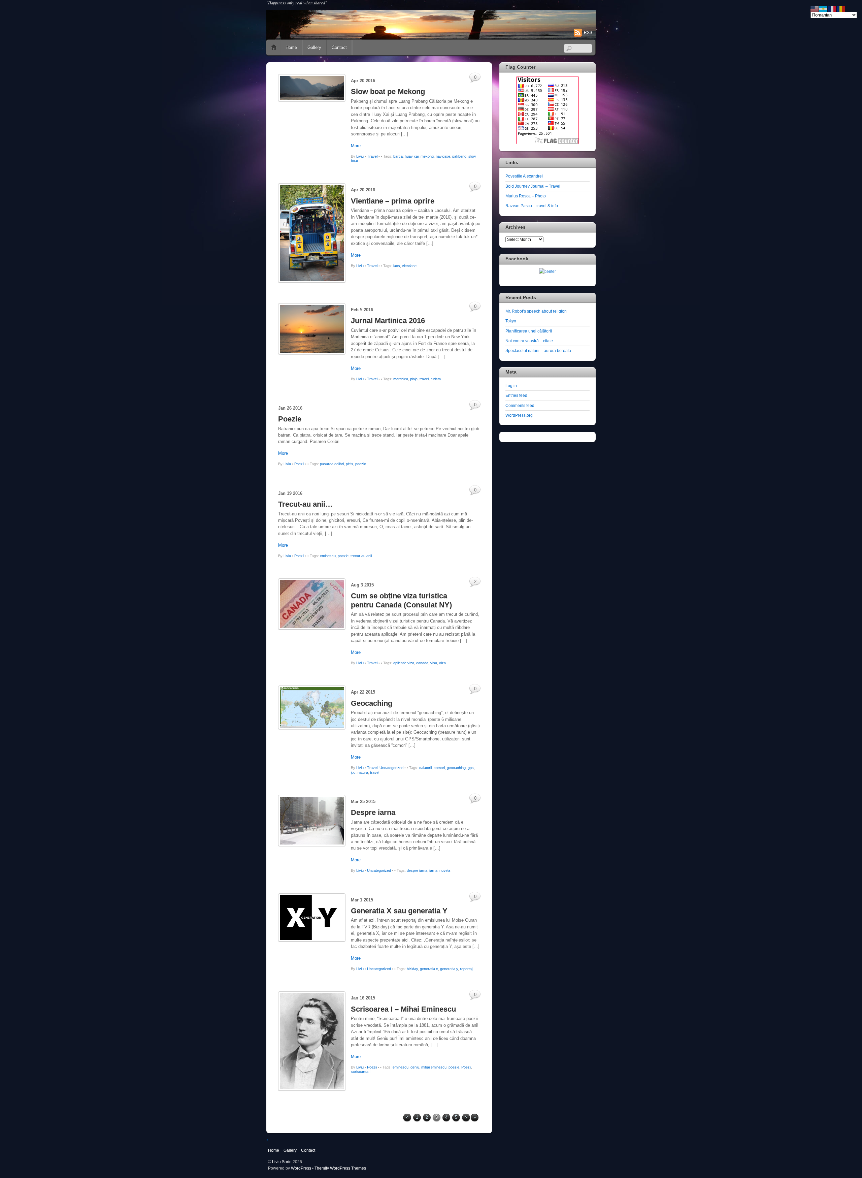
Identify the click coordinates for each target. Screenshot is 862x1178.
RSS (588, 32)
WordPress (301, 1168)
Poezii (299, 464)
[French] (832, 8)
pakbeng (459, 156)
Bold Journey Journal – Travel (532, 186)
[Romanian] (841, 8)
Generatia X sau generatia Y (399, 910)
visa (433, 663)
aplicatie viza (403, 663)
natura (363, 772)
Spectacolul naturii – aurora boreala (538, 350)
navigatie (443, 156)
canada (422, 663)
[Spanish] (823, 8)
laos (396, 266)
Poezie (289, 419)
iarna (433, 870)
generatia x (429, 969)
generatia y (449, 969)
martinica (400, 379)
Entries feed (516, 395)
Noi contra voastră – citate (529, 341)
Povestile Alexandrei (524, 176)
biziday (412, 969)
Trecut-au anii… (305, 504)
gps (471, 768)
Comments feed (519, 405)
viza (442, 663)
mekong (427, 156)
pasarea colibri (332, 464)
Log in (511, 385)
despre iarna (417, 870)
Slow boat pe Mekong (388, 91)
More (356, 145)
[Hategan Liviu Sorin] (547, 271)
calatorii (425, 768)
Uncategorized (391, 768)
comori (439, 768)
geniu (414, 1067)
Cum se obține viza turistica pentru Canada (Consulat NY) (401, 600)
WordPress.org (519, 415)
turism (436, 379)
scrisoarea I (360, 1072)
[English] (814, 8)
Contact (339, 47)
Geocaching (371, 703)
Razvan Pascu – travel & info (531, 205)
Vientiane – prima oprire (392, 201)
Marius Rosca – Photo (525, 196)
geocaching (456, 768)
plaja (414, 379)
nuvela (444, 870)
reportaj (466, 969)
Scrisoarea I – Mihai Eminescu (403, 1009)
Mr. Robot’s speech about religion (536, 311)
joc (353, 772)
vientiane (409, 266)
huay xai (412, 156)
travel (424, 379)
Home (273, 47)
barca (398, 156)
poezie (360, 464)
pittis (349, 464)
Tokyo (510, 321)
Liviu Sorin (282, 1161)
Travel (372, 156)
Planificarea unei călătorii (528, 331)
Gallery (314, 47)
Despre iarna (373, 812)
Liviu (360, 156)
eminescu (328, 556)
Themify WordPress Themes (340, 1168)
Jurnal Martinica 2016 (388, 320)
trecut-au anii (361, 556)
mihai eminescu (433, 1067)
